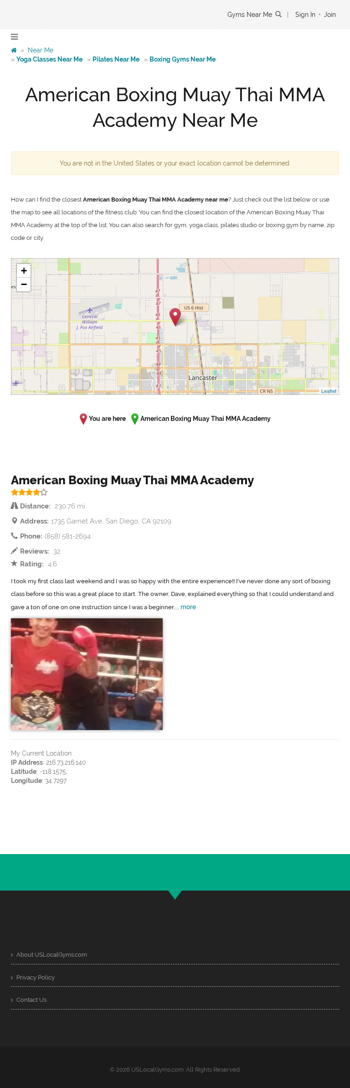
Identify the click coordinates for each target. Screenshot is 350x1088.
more (188, 607)
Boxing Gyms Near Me (182, 59)
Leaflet (328, 390)
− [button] (24, 284)
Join (330, 14)
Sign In (305, 14)
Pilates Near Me (116, 59)
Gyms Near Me (249, 14)
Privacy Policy (35, 977)
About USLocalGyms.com (51, 954)
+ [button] (24, 270)
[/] (14, 50)
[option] (87, 674)
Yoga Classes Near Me (49, 59)
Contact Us (30, 999)
